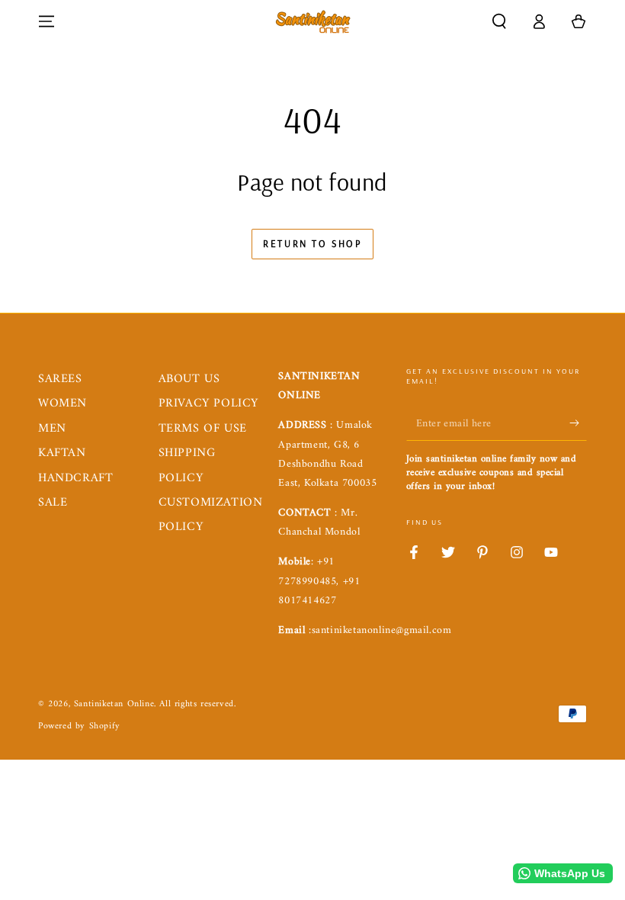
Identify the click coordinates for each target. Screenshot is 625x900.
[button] (499, 21)
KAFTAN (62, 453)
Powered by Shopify (79, 727)
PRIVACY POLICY (208, 403)
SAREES (60, 379)
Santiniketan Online (114, 704)
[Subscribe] (578, 423)
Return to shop (312, 243)
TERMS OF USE (203, 428)
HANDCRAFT (75, 478)
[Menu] (46, 21)
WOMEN (62, 403)
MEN (52, 428)
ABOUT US (189, 379)
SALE (52, 502)
